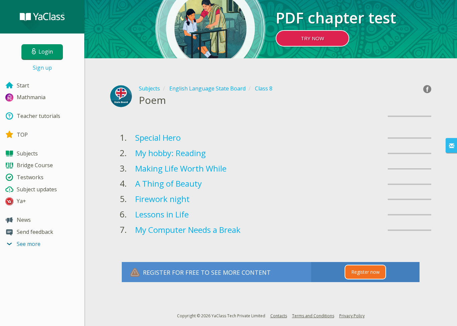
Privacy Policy (352, 316)
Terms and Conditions (313, 316)
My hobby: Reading (170, 152)
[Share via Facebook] (427, 89)
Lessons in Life (162, 214)
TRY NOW (312, 38)
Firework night (162, 198)
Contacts (278, 316)
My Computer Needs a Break (188, 229)
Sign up (42, 67)
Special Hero (158, 137)
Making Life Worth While (180, 168)
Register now (365, 272)
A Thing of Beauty (168, 183)
